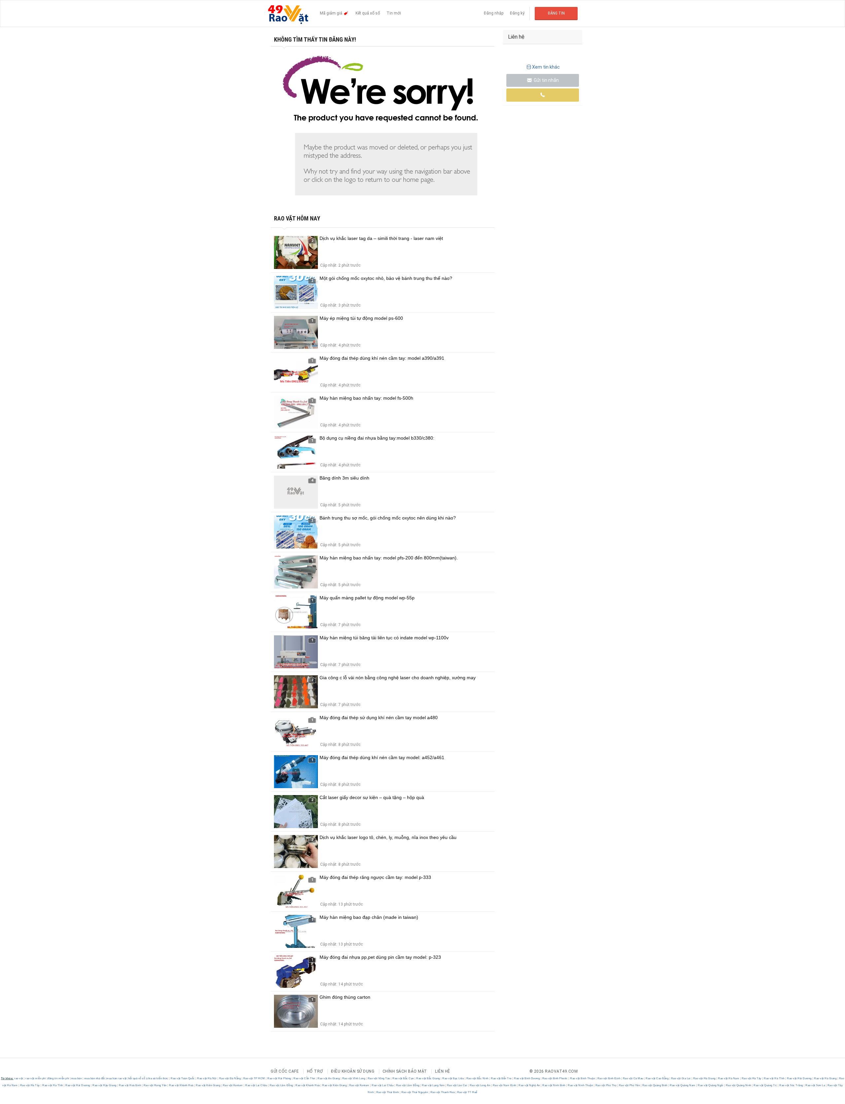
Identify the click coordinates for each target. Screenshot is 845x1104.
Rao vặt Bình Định (608, 1078)
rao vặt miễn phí (35, 1078)
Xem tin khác (546, 67)
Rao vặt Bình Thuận (582, 1078)
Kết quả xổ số (367, 13)
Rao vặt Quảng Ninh (738, 1085)
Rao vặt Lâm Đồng (281, 1085)
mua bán (76, 1078)
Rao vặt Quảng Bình (654, 1085)
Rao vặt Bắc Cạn (403, 1078)
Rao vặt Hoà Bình (130, 1085)
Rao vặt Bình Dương (527, 1078)
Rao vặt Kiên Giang (208, 1085)
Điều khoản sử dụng (352, 1071)
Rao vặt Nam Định (504, 1085)
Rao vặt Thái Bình (387, 1092)
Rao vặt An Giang (329, 1078)
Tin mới (394, 13)
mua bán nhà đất (94, 1078)
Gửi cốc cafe (285, 1071)
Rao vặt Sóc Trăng (791, 1085)
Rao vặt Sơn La (815, 1085)
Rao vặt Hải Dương (799, 1078)
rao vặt (18, 1078)
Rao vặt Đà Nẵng (230, 1078)
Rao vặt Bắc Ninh (477, 1078)
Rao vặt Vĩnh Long (353, 1078)
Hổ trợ (315, 1071)
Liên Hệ (442, 1071)
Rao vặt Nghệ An (529, 1085)
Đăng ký (517, 13)
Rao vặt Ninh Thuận (580, 1085)
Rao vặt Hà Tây (751, 1078)
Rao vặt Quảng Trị (765, 1085)
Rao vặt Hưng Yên (155, 1085)
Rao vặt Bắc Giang (428, 1078)
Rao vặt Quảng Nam (682, 1085)
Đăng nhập (493, 13)
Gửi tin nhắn (546, 80)
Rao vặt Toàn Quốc (183, 1078)
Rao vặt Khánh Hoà (181, 1085)
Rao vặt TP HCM (254, 1078)
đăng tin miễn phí (58, 1078)
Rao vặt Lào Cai (457, 1085)
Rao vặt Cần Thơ (304, 1078)
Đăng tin (556, 13)
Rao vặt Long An (480, 1085)
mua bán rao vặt (116, 1078)
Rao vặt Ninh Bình (554, 1085)
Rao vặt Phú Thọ (605, 1085)
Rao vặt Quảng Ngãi (710, 1085)
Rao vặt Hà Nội (207, 1078)
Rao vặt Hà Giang (704, 1078)
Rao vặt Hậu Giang (105, 1085)
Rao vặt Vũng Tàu (379, 1078)
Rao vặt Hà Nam (728, 1078)
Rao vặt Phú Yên (629, 1085)
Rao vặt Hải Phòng (279, 1078)
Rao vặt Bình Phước (554, 1078)
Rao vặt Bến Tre (501, 1078)
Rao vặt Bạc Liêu (453, 1078)
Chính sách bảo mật (405, 1071)
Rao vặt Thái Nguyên (414, 1092)
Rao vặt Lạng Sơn (433, 1085)
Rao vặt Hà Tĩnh (774, 1078)
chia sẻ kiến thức (157, 1078)
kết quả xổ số (136, 1078)
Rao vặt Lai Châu (256, 1085)
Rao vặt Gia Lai (681, 1078)
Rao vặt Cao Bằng (657, 1078)
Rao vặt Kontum (233, 1085)
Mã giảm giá (331, 13)
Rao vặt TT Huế (466, 1092)
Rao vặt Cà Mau (633, 1078)
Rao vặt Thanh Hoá (442, 1092)
